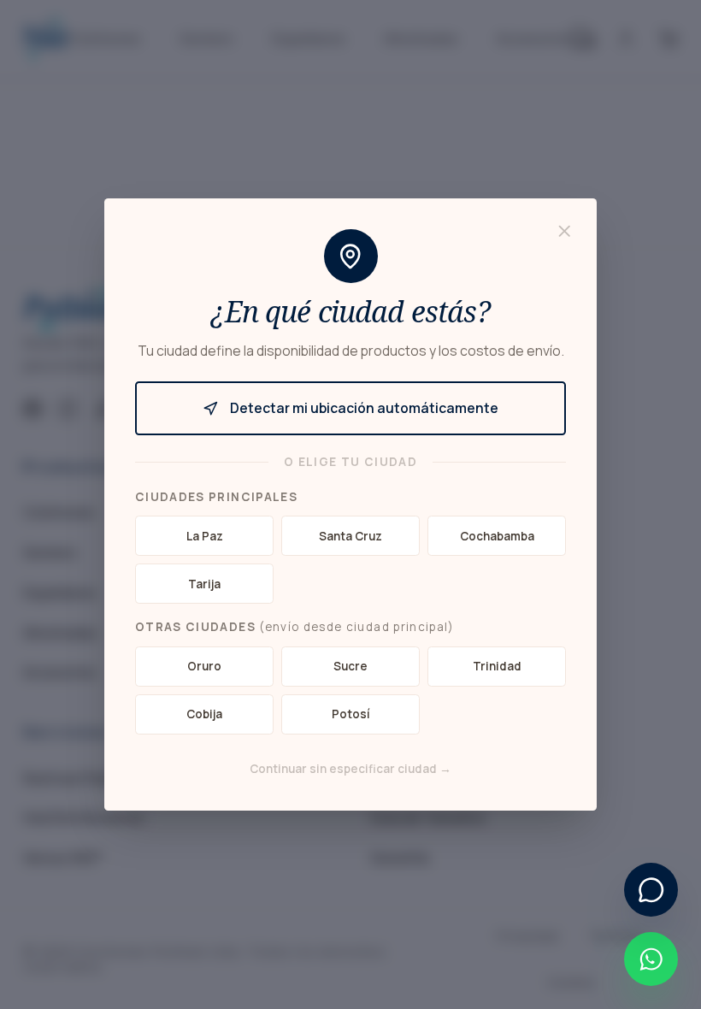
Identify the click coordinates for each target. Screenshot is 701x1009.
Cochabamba (497, 536)
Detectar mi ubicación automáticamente (364, 407)
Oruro (204, 666)
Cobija (204, 714)
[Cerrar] (564, 231)
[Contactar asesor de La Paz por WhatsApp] (651, 959)
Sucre (350, 666)
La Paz (204, 536)
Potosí (351, 714)
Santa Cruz (350, 536)
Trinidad (497, 666)
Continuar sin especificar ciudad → (350, 768)
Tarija (204, 584)
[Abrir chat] (651, 890)
